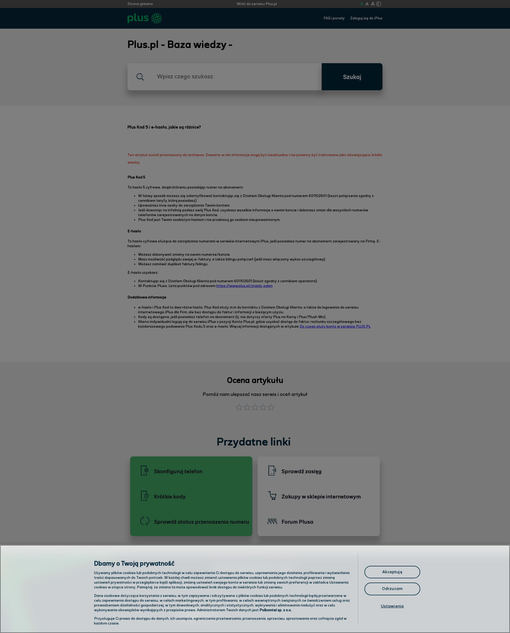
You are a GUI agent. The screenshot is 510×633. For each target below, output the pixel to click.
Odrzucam (392, 589)
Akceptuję (392, 572)
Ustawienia (392, 606)
